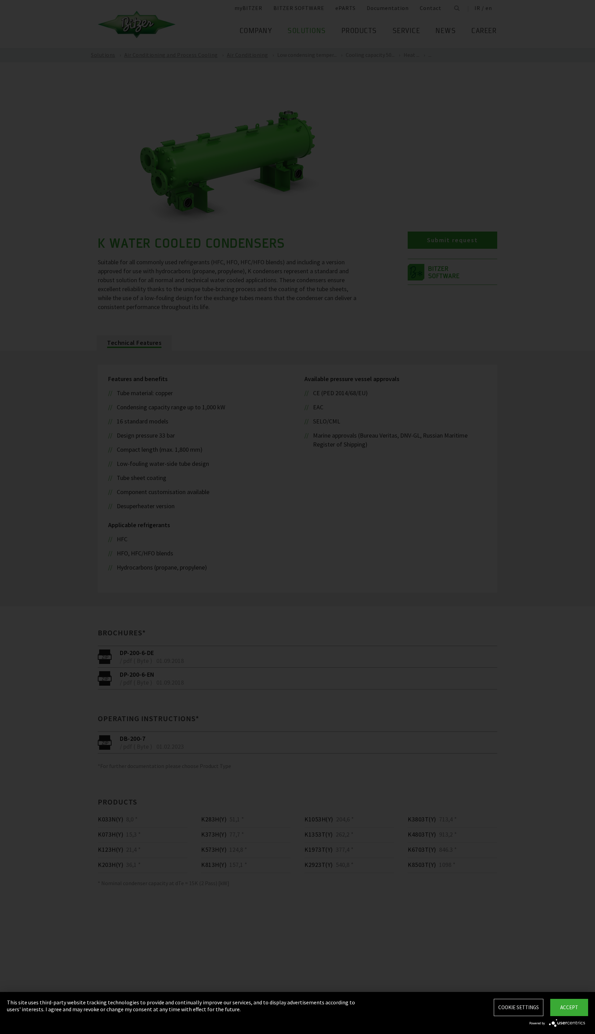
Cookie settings (518, 1007)
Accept (569, 1007)
